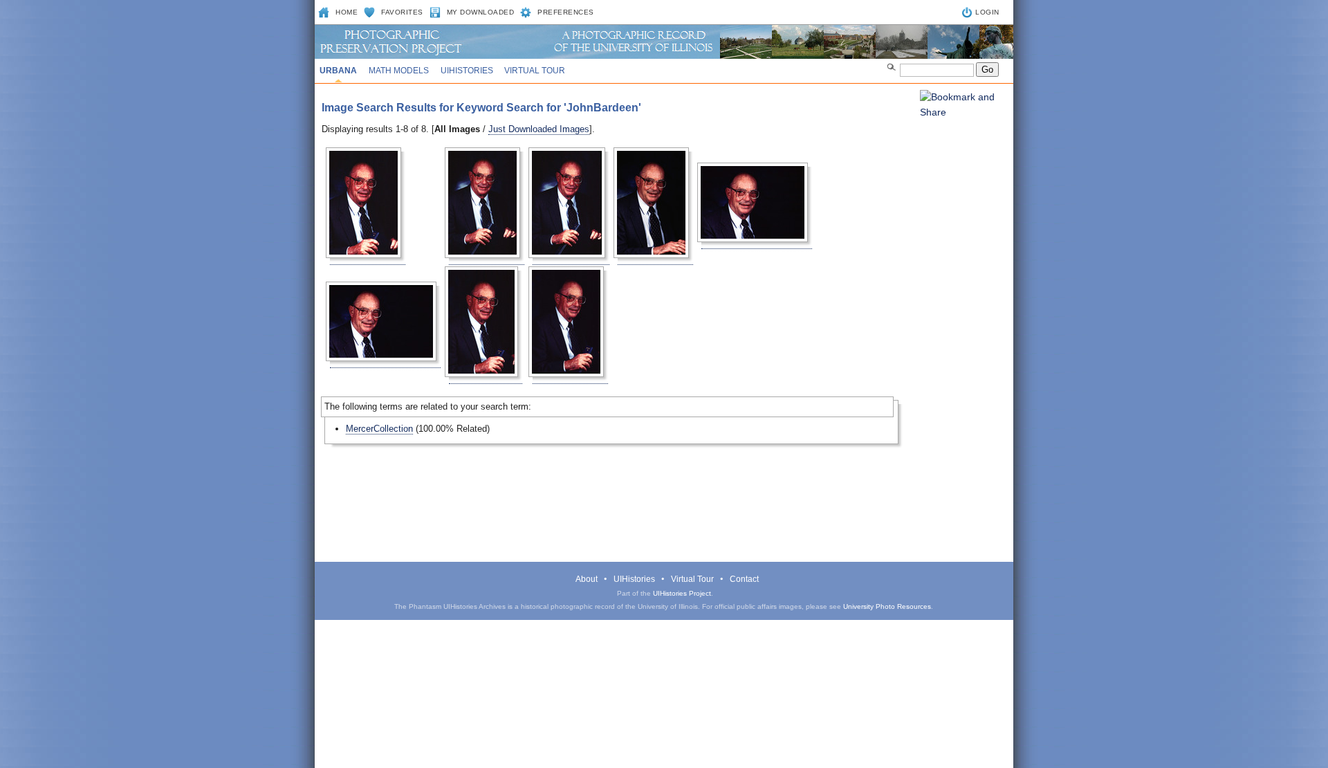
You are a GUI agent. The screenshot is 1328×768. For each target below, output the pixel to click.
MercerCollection (379, 428)
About (586, 579)
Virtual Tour (534, 70)
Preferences (565, 12)
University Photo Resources (887, 606)
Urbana (338, 70)
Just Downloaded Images (538, 129)
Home (346, 12)
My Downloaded (481, 12)
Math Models (399, 70)
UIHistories (467, 70)
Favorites (402, 12)
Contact (744, 579)
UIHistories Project (682, 593)
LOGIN (987, 12)
